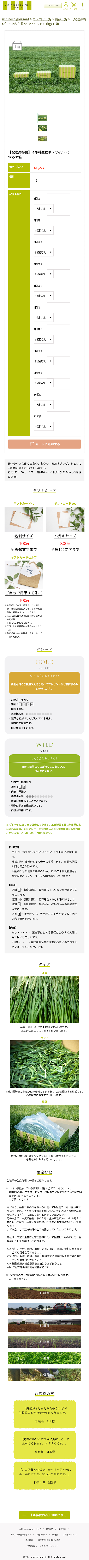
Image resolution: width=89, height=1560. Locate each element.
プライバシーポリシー (49, 1545)
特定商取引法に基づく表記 (49, 1540)
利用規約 (31, 1545)
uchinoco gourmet (15, 19)
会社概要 (29, 1540)
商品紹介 (50, 1529)
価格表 (55, 1534)
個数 (11, 176)
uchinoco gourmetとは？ (30, 1529)
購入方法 (62, 1529)
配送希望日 (15, 194)
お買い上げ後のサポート (21, 1534)
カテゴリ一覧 (42, 19)
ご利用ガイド (68, 1534)
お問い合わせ (41, 1534)
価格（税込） (16, 166)
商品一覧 (61, 19)
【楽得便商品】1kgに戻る (48, 1515)
